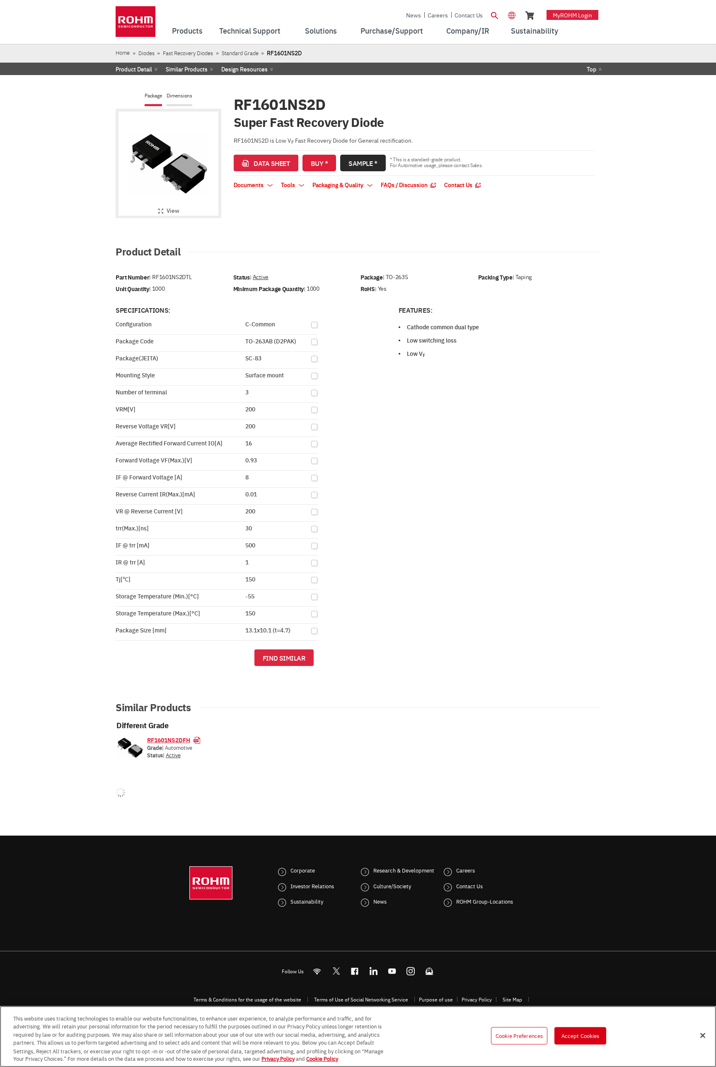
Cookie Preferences (519, 1035)
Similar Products (187, 69)
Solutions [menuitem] (321, 30)
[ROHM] (135, 24)
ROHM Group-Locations (484, 901)
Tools (288, 184)
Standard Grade (240, 52)
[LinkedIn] (373, 971)
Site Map (512, 999)
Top (591, 69)
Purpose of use (436, 999)
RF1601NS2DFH (168, 740)
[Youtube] (392, 971)
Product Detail (134, 69)
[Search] (494, 14)
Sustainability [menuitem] (534, 30)
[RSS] (317, 971)
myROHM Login (572, 15)
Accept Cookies (580, 1035)
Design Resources (244, 69)
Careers (438, 15)
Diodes (146, 52)
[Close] (703, 1035)
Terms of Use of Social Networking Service (361, 999)
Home (123, 52)
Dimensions (179, 95)
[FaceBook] (355, 971)
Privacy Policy (477, 999)
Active (260, 277)
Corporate (302, 870)
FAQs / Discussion (405, 184)
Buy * (319, 163)
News (413, 15)
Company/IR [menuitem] (467, 30)
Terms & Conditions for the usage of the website (247, 999)
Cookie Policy (322, 1058)
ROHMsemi (336, 971)
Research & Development (403, 870)
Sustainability (306, 901)
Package (153, 95)
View (173, 210)
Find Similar (284, 657)
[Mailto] (429, 971)
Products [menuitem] (187, 30)
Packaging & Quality (338, 184)
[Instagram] (411, 971)
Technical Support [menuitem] (250, 30)
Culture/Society (392, 886)
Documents (249, 184)
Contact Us (469, 15)
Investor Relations (312, 886)
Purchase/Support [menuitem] (391, 30)
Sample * (362, 163)
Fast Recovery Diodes (188, 52)
